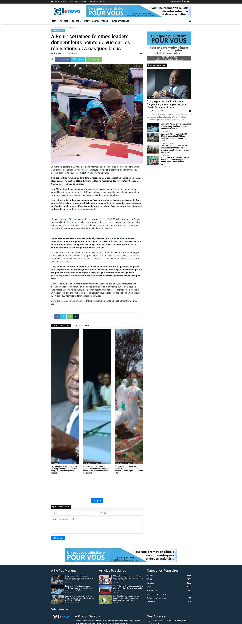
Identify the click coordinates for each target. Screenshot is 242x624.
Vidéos (104, 21)
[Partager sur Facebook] (57, 316)
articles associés (61, 326)
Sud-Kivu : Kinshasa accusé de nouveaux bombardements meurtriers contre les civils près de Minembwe (175, 149)
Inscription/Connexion (97, 1)
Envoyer (59, 538)
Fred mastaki (59, 53)
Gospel (95, 21)
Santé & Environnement (92, 463)
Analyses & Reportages (67, 27)
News (54, 21)
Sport (87, 21)
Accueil (53, 27)
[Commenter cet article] (76, 316)
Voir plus (97, 500)
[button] (94, 11)
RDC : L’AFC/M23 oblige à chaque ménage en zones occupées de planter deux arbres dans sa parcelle (175, 160)
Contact (84, 1)
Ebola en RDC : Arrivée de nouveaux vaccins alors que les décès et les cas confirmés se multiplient (176, 126)
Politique (64, 21)
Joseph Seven (152, 111)
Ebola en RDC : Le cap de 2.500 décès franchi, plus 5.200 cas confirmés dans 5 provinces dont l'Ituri (175, 137)
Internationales (120, 21)
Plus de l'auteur (81, 326)
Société (75, 21)
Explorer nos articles (59, 609)
